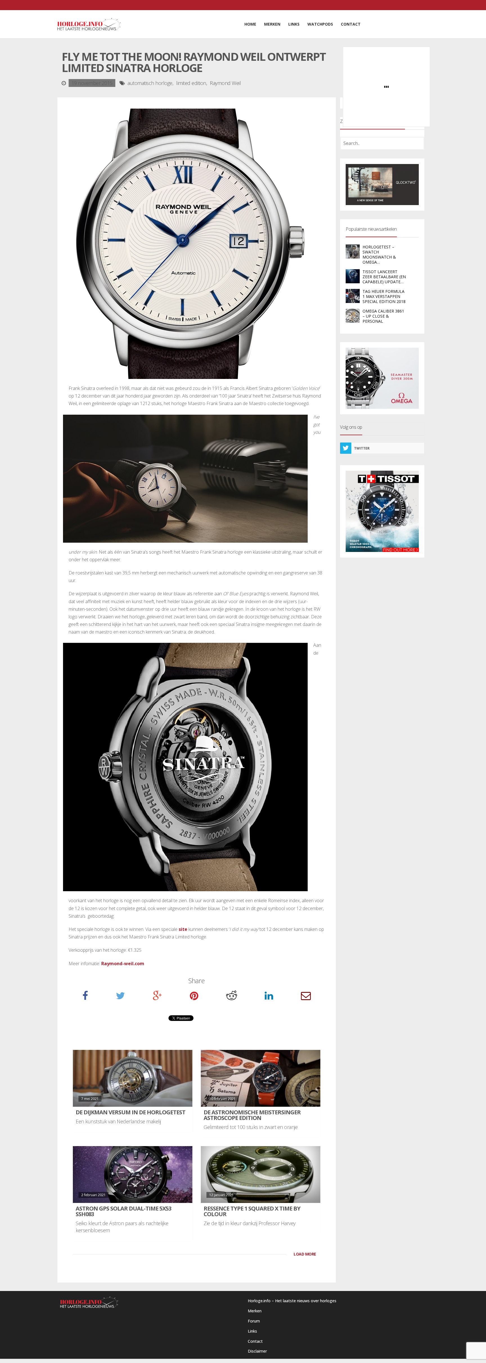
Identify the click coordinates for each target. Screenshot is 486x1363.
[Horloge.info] (89, 24)
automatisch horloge (149, 83)
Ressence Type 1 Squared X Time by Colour (252, 1211)
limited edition (191, 83)
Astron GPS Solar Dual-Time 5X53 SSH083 (123, 1211)
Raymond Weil (225, 83)
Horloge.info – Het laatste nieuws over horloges (292, 1300)
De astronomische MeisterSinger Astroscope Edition (252, 1115)
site (182, 929)
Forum (254, 1321)
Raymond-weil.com (122, 963)
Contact (255, 1341)
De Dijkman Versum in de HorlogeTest (130, 1112)
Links (252, 1331)
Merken (255, 1310)
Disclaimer (257, 1351)
